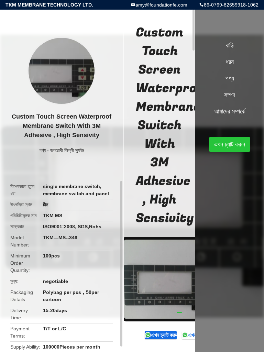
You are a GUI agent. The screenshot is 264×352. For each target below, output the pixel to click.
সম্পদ (229, 94)
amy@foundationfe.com (161, 5)
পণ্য (42, 150)
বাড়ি (230, 45)
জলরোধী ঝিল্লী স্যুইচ (67, 150)
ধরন (230, 61)
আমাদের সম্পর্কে (229, 111)
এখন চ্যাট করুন (163, 335)
